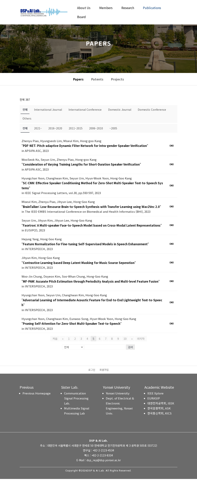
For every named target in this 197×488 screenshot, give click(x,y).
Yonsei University (117, 393)
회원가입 (104, 370)
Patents (97, 79)
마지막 (141, 339)
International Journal (48, 109)
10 (125, 339)
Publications (152, 8)
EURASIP (153, 398)
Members (106, 8)
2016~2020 (55, 128)
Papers (78, 79)
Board (81, 17)
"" (85, 146)
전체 (25, 109)
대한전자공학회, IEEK (160, 403)
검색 (130, 347)
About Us (83, 8)
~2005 (113, 128)
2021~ (38, 128)
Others (27, 118)
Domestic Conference (152, 109)
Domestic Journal (119, 109)
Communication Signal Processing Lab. (76, 398)
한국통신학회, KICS (159, 413)
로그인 (91, 370)
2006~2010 (96, 128)
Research (127, 8)
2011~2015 (76, 128)
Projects (117, 79)
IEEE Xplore (155, 393)
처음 (55, 339)
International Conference (85, 109)
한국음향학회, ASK (159, 408)
